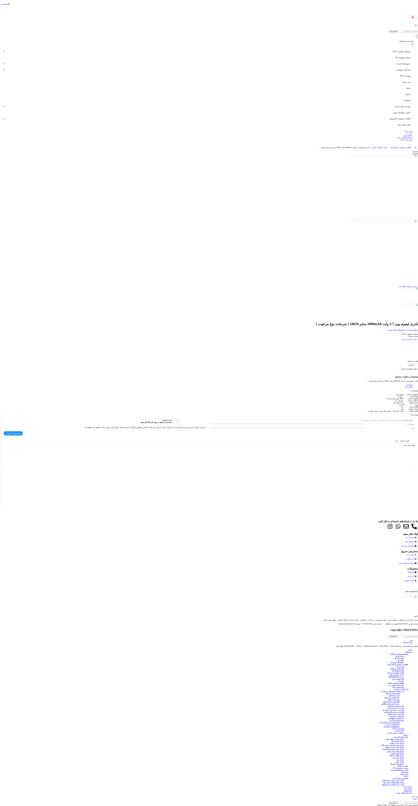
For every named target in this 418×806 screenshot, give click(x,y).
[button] (2, 466)
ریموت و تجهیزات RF (402, 58)
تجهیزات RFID (405, 76)
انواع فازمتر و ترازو (392, 724)
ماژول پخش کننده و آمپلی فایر (393, 749)
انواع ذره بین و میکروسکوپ (394, 712)
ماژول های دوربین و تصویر (394, 747)
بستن (415, 799)
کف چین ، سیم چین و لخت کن (393, 710)
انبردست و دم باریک (397, 716)
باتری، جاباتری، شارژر (379, 147)
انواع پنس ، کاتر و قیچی (395, 714)
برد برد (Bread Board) (396, 677)
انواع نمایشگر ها (398, 670)
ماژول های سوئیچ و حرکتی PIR (392, 745)
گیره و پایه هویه (394, 695)
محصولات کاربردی (397, 662)
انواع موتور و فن (398, 679)
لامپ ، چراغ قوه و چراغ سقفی (393, 784)
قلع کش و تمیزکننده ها (391, 702)
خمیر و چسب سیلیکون (396, 706)
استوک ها (407, 100)
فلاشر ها (401, 660)
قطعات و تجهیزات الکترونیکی (399, 119)
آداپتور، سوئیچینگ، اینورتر (401, 112)
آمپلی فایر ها (399, 658)
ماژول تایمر (399, 762)
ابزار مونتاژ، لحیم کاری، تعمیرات (392, 691)
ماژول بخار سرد (398, 757)
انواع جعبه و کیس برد (396, 685)
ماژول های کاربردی (403, 64)
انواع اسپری (399, 731)
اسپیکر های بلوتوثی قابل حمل (393, 782)
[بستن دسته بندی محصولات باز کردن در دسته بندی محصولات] (412, 44)
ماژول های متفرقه (397, 764)
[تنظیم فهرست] (417, 36)
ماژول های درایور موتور (395, 751)
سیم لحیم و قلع (393, 699)
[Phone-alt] (414, 526)
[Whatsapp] (398, 526)
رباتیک (408, 88)
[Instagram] (390, 526)
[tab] (207, 385)
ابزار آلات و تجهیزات (403, 70)
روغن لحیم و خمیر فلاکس (390, 704)
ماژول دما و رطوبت (396, 743)
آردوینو (408, 94)
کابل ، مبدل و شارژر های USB (393, 780)
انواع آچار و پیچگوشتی (396, 718)
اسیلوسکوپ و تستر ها (391, 726)
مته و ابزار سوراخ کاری (395, 708)
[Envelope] (406, 526)
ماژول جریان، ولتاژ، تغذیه (395, 739)
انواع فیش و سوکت (397, 668)
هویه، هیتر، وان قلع (392, 693)
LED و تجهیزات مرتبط (396, 673)
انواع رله (401, 681)
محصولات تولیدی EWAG (401, 51)
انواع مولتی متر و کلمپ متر (389, 722)
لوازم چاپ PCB (398, 728)
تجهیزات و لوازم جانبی (402, 106)
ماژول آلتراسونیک (397, 741)
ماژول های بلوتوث (397, 753)
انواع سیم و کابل (398, 687)
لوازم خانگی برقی (404, 125)
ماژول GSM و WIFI (397, 755)
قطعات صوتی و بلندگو (396, 683)
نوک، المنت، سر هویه (391, 697)
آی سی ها (400, 666)
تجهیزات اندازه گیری (396, 720)
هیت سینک (406, 82)
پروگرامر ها (399, 656)
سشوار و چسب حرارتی (395, 733)
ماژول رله (400, 760)
